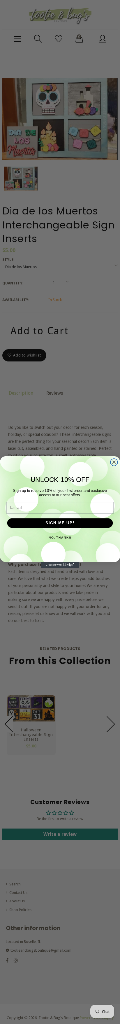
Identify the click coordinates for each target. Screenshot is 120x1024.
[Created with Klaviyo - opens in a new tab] (60, 565)
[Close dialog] (114, 462)
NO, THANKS (60, 537)
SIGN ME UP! (60, 523)
